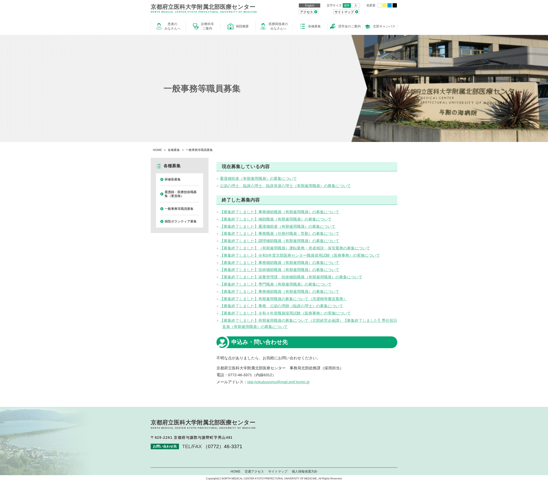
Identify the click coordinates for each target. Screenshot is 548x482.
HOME (157, 149)
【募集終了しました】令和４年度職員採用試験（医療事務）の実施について (285, 313)
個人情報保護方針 (304, 471)
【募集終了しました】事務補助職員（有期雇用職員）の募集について (279, 212)
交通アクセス (254, 471)
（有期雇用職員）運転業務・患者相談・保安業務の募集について (314, 248)
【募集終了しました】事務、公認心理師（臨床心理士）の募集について (281, 306)
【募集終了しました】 (239, 248)
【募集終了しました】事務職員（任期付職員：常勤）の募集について (279, 233)
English (309, 5)
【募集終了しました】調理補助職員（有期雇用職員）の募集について (279, 241)
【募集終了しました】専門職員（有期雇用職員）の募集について (276, 284)
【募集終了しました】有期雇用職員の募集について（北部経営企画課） (281, 320)
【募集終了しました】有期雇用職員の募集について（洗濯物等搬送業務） (283, 299)
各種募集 (174, 149)
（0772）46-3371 (222, 446)
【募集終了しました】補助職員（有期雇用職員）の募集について (276, 219)
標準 (347, 5)
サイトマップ (277, 471)
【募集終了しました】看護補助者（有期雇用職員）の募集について (277, 226)
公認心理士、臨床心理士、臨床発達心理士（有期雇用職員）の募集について (285, 186)
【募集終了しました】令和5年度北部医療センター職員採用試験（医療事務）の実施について (300, 255)
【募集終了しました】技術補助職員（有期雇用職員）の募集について (279, 270)
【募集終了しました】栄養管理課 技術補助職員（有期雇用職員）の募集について (291, 277)
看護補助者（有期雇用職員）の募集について (258, 178)
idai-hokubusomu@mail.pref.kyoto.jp (278, 382)
